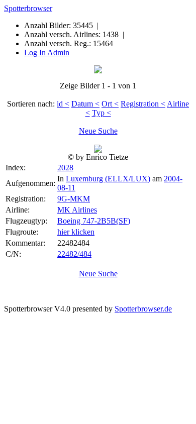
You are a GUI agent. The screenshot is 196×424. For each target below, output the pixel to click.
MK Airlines (77, 209)
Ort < (110, 103)
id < (63, 103)
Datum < (85, 103)
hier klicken (75, 232)
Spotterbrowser (28, 8)
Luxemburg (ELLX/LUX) (108, 178)
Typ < (101, 113)
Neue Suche (98, 131)
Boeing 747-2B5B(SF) (93, 221)
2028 (65, 167)
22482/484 (74, 254)
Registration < (143, 103)
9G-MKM (73, 198)
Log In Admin (46, 52)
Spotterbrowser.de (143, 308)
